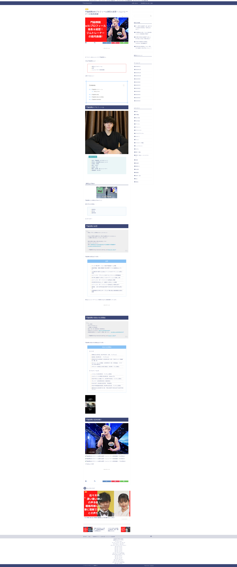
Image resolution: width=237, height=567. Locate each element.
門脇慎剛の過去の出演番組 (98, 97)
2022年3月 (138, 97)
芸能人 (87, 9)
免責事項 (95, 565)
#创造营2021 (93, 244)
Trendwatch (87, 3)
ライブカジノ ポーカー (118, 544)
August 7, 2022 (111, 335)
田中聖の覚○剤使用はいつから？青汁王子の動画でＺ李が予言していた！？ (143, 47)
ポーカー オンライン (118, 560)
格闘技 (137, 172)
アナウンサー (139, 130)
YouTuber (138, 120)
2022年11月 (138, 72)
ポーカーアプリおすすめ (118, 553)
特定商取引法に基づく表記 (147, 3)
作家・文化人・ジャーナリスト (142, 156)
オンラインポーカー (118, 559)
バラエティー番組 (140, 142)
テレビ (137, 139)
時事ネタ (138, 166)
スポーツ (138, 136)
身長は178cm (97, 91)
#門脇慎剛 (112, 244)
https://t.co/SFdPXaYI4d (104, 330)
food (137, 111)
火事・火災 (138, 175)
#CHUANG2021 (100, 244)
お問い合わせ (135, 3)
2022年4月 (138, 94)
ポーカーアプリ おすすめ (118, 562)
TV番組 (137, 114)
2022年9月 (138, 78)
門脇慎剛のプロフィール (97, 89)
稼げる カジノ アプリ (119, 540)
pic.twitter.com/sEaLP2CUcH (94, 246)
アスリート (138, 127)
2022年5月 (138, 91)
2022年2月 (138, 100)
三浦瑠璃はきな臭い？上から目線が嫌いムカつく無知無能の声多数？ (143, 33)
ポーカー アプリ (118, 547)
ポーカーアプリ (118, 546)
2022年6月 (138, 88)
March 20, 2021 (111, 249)
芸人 (137, 178)
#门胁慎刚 (107, 244)
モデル (137, 149)
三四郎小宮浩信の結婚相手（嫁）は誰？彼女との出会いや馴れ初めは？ (143, 38)
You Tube (138, 117)
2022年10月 (138, 75)
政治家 (137, 163)
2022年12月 (138, 69)
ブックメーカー (118, 541)
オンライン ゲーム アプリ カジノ (118, 545)
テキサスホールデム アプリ (118, 554)
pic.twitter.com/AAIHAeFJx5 (117, 332)
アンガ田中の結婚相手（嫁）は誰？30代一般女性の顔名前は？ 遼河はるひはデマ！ (144, 28)
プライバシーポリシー (88, 565)
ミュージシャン (139, 145)
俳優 (137, 159)
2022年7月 (138, 85)
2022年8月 (138, 82)
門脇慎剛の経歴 (95, 94)
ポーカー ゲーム (118, 551)
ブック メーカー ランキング (118, 542)
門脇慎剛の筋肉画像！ (97, 99)
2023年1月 (138, 66)
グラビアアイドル (140, 133)
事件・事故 (138, 152)
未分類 (137, 169)
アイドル (138, 124)
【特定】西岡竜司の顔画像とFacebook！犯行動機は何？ (142, 42)
